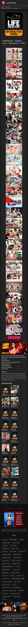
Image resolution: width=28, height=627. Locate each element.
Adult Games (8, 622)
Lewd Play (11, 3)
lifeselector (5, 578)
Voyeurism (16, 596)
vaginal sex (15, 593)
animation (14, 548)
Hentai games (22, 622)
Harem (4, 575)
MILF (17, 581)
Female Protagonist (7, 566)
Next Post (20, 508)
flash (17, 566)
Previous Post (8, 508)
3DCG (13, 539)
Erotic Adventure (16, 560)
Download (15, 337)
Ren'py (4, 590)
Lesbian (20, 575)
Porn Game (16, 587)
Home (4, 622)
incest (12, 575)
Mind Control (6, 584)
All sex (16, 542)
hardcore (15, 572)
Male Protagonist (18, 578)
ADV (22, 539)
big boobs (22, 551)
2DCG (4, 539)
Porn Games (4, 45)
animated (5, 548)
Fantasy (16, 563)
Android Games (15, 622)
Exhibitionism (6, 563)
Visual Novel (6, 596)
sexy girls (5, 593)
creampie (5, 560)
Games (6, 569)
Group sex (16, 569)
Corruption (17, 557)
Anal (4, 545)
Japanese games (11, 624)
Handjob (5, 572)
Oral (14, 584)
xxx (4, 599)
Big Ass (13, 551)
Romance (13, 590)
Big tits (17, 554)
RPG (21, 590)
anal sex (13, 545)
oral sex (6, 587)
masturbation (7, 581)
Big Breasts (6, 554)
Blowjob (6, 557)
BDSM (5, 551)
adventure (6, 542)
